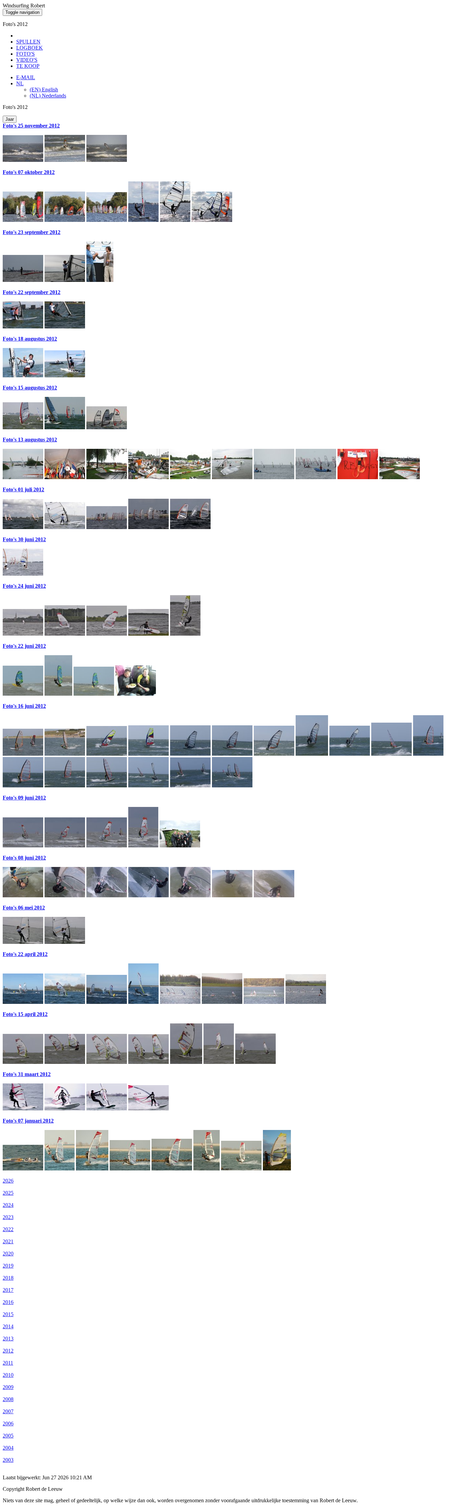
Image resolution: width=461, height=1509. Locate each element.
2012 (8, 1351)
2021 (8, 1241)
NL (20, 83)
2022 (8, 1229)
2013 (8, 1338)
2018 (8, 1278)
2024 (8, 1205)
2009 (8, 1387)
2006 (8, 1423)
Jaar (9, 119)
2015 (8, 1314)
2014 (8, 1326)
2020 (8, 1253)
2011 (8, 1363)
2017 (8, 1290)
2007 (8, 1411)
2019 (8, 1266)
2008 (8, 1399)
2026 (8, 1181)
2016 (8, 1302)
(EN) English (44, 89)
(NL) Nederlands (48, 95)
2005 (8, 1436)
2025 (8, 1193)
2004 (8, 1448)
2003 (8, 1460)
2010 (8, 1375)
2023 (8, 1217)
